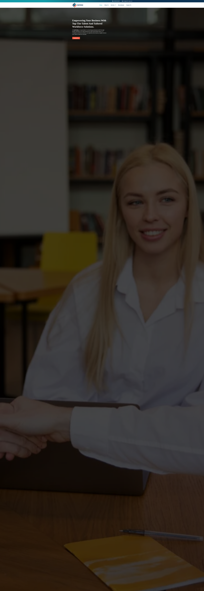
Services (113, 5)
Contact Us (128, 5)
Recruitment (121, 5)
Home (101, 5)
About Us (106, 5)
